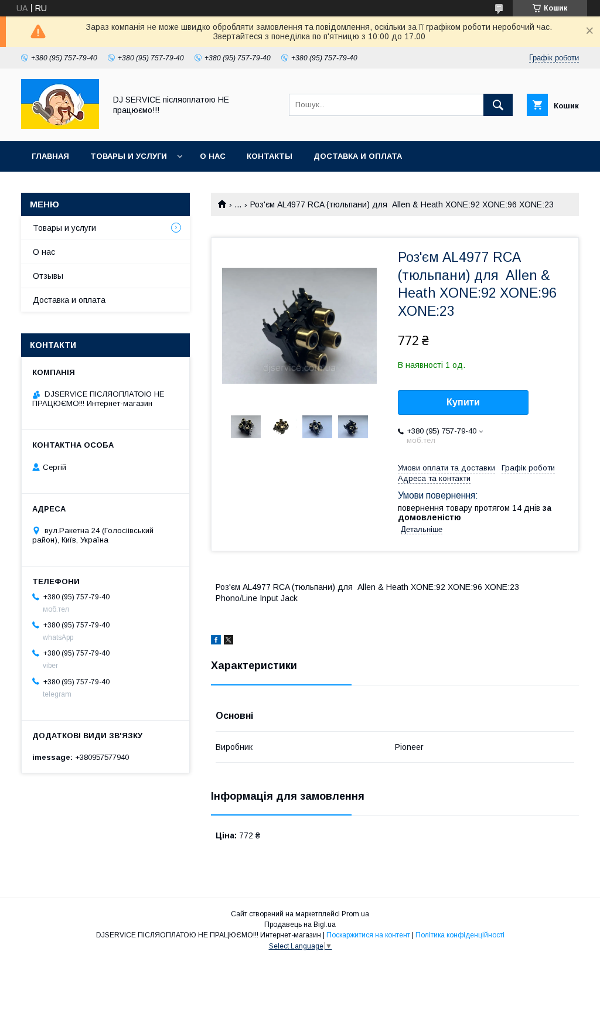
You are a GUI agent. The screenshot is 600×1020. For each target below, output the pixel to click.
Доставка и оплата (357, 156)
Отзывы (48, 276)
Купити (463, 402)
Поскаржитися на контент (368, 935)
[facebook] (216, 641)
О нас (213, 156)
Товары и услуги (128, 156)
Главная (50, 156)
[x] (228, 641)
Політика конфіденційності (459, 935)
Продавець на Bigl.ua (300, 924)
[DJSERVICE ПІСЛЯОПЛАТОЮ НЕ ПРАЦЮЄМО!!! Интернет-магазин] (60, 126)
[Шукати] (498, 105)
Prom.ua (355, 914)
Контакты (269, 156)
